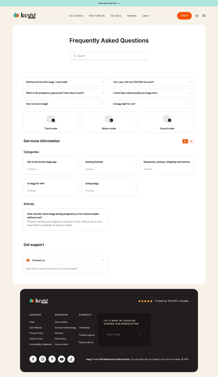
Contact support (87, 335)
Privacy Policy (36, 333)
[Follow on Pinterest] (52, 359)
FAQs (32, 322)
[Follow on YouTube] (62, 359)
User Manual (36, 327)
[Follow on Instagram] (43, 359)
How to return (61, 344)
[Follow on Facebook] (33, 359)
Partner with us (86, 342)
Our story (115, 15)
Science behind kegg (65, 327)
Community (84, 327)
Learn (145, 15)
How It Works (97, 15)
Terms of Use (36, 338)
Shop (184, 15)
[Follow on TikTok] (71, 359)
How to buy (60, 338)
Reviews (131, 15)
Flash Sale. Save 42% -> (109, 3)
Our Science (76, 15)
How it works (61, 322)
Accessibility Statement (41, 344)
